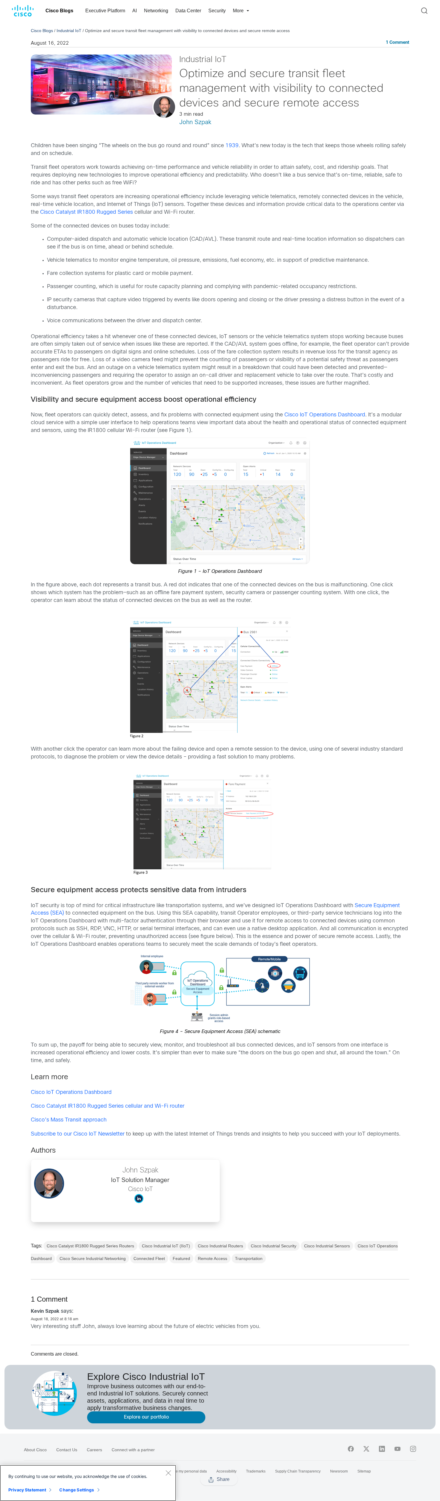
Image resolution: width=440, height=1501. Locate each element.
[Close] (168, 1473)
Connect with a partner (133, 1449)
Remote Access (212, 1258)
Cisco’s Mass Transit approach (69, 1120)
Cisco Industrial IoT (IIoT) (166, 1245)
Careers (94, 1449)
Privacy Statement (27, 1489)
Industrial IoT (69, 30)
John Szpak (195, 122)
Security (217, 10)
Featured (181, 1258)
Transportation (249, 1258)
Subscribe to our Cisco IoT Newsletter (78, 1134)
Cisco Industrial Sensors (327, 1245)
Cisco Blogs (59, 10)
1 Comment (397, 43)
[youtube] (397, 1449)
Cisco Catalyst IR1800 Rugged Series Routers (90, 1245)
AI (134, 10)
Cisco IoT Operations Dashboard (324, 415)
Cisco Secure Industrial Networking (93, 1258)
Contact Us (66, 1449)
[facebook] (351, 1449)
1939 (232, 145)
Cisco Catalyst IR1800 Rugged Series (86, 212)
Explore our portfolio (146, 1417)
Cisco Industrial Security (273, 1245)
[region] (88, 1483)
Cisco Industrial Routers (220, 1245)
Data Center (188, 10)
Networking (156, 10)
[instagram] (413, 1449)
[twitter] (366, 1449)
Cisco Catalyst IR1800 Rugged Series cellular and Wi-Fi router (107, 1106)
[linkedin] (382, 1449)
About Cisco (35, 1449)
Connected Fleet (149, 1258)
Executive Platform (105, 10)
